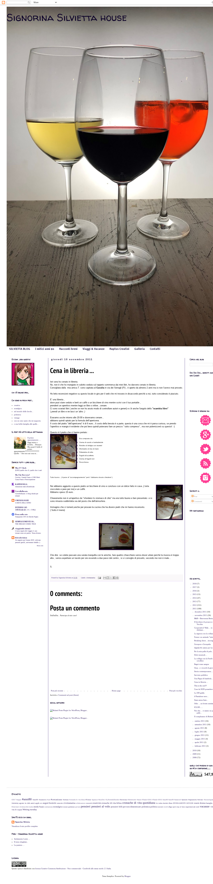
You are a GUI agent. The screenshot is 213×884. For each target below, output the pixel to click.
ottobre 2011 (200, 721)
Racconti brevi (68, 349)
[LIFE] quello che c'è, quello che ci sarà (28, 470)
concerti (89, 803)
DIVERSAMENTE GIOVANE (183, 803)
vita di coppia (17, 810)
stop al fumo (180, 807)
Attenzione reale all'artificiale (24, 487)
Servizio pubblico (201, 675)
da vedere (159, 803)
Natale (41, 807)
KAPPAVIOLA (21, 484)
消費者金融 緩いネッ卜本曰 (25, 510)
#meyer (139, 800)
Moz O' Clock (20, 468)
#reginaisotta (192, 800)
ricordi (166, 807)
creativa (17, 405)
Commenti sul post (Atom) (68, 695)
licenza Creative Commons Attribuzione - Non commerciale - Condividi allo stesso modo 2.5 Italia (73, 869)
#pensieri (185, 800)
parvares (78, 807)
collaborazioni (80, 803)
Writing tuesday (30, 809)
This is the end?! (200, 686)
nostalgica (18, 408)
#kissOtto (101, 800)
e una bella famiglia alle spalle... (26, 424)
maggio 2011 (200, 739)
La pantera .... (19, 845)
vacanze (205, 806)
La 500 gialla (199, 693)
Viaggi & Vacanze (94, 349)
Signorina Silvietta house (67, 17)
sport (174, 807)
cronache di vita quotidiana (138, 802)
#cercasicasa (56, 799)
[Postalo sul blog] (107, 577)
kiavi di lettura (20, 807)
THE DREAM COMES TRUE (25, 524)
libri (27, 807)
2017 (195, 587)
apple (37, 803)
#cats (48, 800)
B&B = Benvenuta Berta (203, 618)
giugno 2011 (200, 735)
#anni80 (27, 799)
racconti (160, 807)
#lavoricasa (123, 800)
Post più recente (57, 691)
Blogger (127, 876)
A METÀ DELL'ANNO (23, 503)
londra (31, 807)
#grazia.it (95, 800)
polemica (17, 415)
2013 (195, 601)
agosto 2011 (200, 728)
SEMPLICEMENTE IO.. (25, 522)
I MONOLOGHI (22, 500)
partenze (71, 807)
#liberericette (132, 800)
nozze (65, 807)
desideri (165, 803)
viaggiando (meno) (22, 529)
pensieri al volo (100, 806)
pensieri (85, 806)
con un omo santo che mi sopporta (27, 421)
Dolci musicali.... (200, 655)
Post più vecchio (175, 691)
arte (41, 803)
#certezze (66, 800)
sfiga (170, 807)
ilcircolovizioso (21, 538)
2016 (195, 591)
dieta (170, 803)
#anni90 (35, 800)
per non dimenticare (132, 806)
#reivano (200, 800)
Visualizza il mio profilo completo (25, 826)
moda (36, 806)
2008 (195, 757)
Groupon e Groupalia (202, 644)
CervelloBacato (21, 491)
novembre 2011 (201, 615)
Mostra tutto (40, 545)
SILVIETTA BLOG (19, 349)
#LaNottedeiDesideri (112, 800)
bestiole (52, 803)
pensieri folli (116, 806)
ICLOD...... (198, 707)
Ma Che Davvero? (22, 475)
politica (153, 806)
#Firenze (88, 800)
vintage (17, 418)
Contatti (155, 349)
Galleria (139, 349)
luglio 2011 (199, 732)
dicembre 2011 (201, 612)
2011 (195, 609)
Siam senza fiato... (201, 700)
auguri (46, 803)
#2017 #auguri (16, 800)
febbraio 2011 (200, 746)
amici (33, 803)
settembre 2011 (201, 724)
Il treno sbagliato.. (21, 842)
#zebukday (15, 803)
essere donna (200, 803)
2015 (195, 594)
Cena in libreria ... (201, 682)
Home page (116, 691)
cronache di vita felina (111, 803)
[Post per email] (99, 578)
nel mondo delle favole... (23, 411)
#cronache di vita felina (77, 800)
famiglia (209, 803)
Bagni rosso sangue (201, 664)
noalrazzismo (48, 807)
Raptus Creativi (119, 349)
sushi (197, 807)
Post (195, 496)
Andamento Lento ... (22, 839)
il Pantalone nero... (201, 696)
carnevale (60, 803)
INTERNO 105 (21, 507)
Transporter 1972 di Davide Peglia (26, 517)
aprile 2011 (199, 742)
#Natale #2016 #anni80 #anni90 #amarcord (166, 800)
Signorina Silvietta (22, 822)
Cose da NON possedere (203, 689)
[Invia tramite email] (104, 577)
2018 (195, 584)
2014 (195, 598)
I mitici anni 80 (44, 349)
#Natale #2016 (147, 800)
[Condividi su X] (111, 577)
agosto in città (24, 803)
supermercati (190, 807)
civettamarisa (90, 578)
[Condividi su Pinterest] (117, 577)
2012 (195, 605)
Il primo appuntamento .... (34, 439)
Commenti (198, 501)
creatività (96, 803)
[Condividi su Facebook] (114, 577)
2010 (195, 750)
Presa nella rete (21, 514)
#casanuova (42, 800)
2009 (195, 754)
